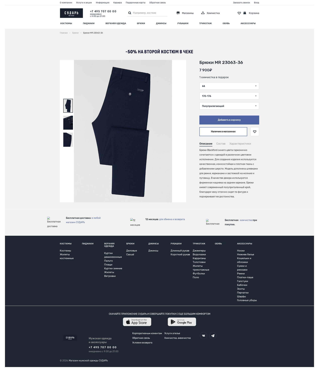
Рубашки (182, 23)
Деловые (131, 250)
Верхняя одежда (116, 23)
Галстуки (242, 281)
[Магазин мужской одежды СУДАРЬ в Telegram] (212, 335)
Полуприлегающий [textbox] (213, 106)
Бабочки (242, 285)
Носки (241, 250)
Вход (256, 2)
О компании (66, 2)
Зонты (241, 288)
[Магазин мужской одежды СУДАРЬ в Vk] (203, 335)
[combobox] (229, 86)
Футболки (199, 273)
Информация (102, 2)
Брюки (141, 23)
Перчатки (243, 292)
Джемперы (199, 250)
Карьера (117, 2)
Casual (130, 254)
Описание (205, 143)
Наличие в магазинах (223, 131)
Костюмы (66, 23)
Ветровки (110, 276)
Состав (220, 143)
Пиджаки (89, 23)
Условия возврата (142, 342)
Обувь (226, 23)
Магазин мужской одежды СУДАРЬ (88, 360)
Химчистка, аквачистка (177, 338)
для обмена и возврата (172, 219)
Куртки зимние (113, 268)
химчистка (246, 220)
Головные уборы (247, 300)
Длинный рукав (180, 250)
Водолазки (199, 254)
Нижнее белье (245, 254)
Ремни (241, 273)
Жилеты (109, 272)
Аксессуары (248, 23)
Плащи (108, 264)
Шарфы (241, 296)
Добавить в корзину (229, 120)
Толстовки (199, 262)
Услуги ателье (172, 333)
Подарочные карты (135, 2)
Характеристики (240, 143)
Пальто (108, 260)
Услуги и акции (84, 2)
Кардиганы (199, 258)
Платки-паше (245, 277)
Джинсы (161, 23)
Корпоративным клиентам (147, 333)
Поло (196, 277)
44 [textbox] (203, 86)
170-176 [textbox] (206, 96)
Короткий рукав (180, 254)
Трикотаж (205, 23)
